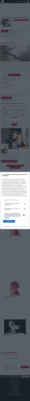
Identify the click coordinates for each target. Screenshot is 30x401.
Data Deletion (7, 226)
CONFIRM (9, 221)
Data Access (15, 226)
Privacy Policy (23, 226)
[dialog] (15, 200)
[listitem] (15, 200)
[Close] (27, 174)
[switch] (24, 204)
